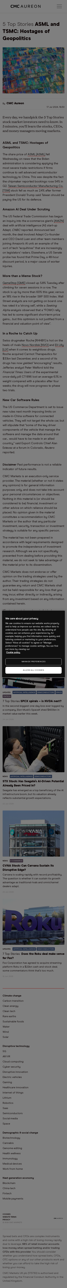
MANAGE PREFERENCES (34, 662)
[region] (33, 644)
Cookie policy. (13, 653)
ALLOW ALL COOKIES (33, 670)
